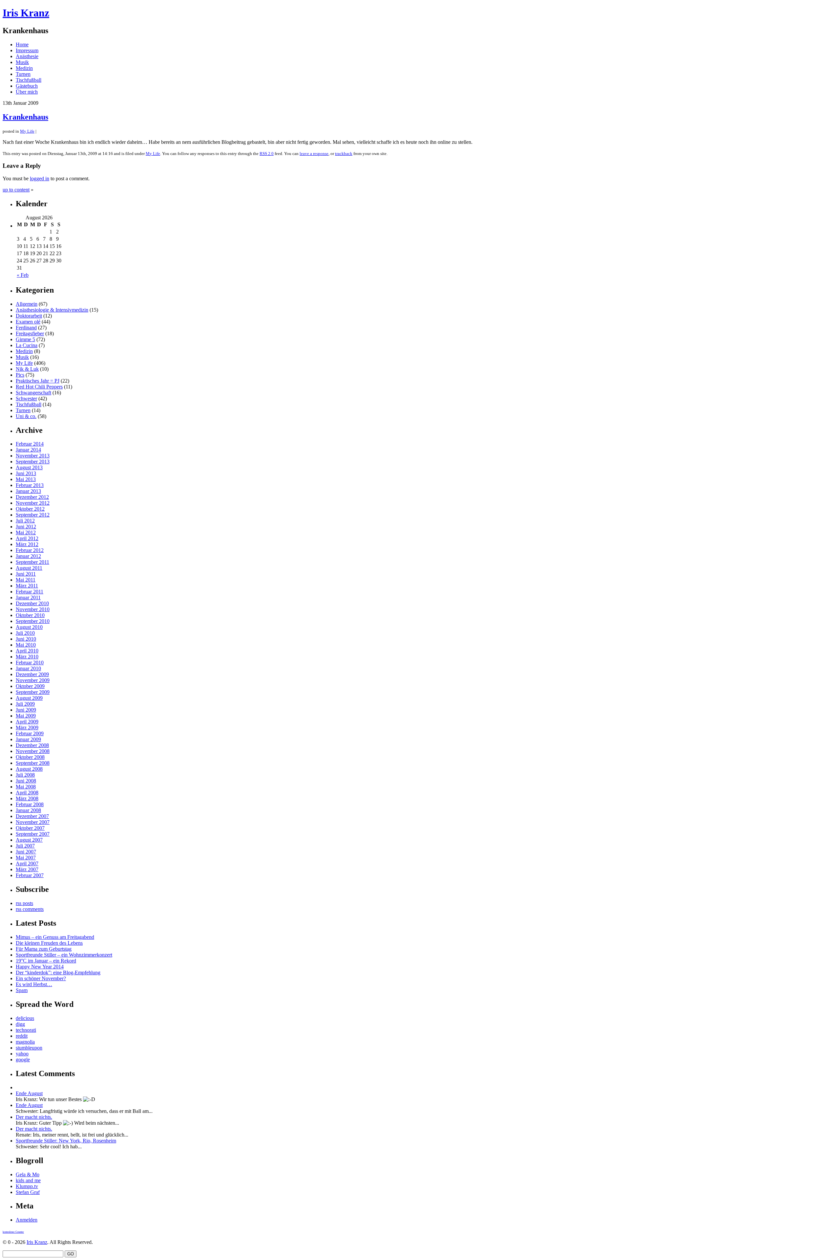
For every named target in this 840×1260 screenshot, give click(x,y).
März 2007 (27, 869)
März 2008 (27, 798)
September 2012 (33, 515)
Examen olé (28, 321)
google (23, 1059)
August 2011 (29, 568)
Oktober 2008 (30, 757)
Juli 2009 (25, 704)
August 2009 (29, 698)
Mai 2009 (26, 715)
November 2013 (33, 455)
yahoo (22, 1053)
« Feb (23, 275)
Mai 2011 (25, 580)
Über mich (27, 92)
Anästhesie (27, 56)
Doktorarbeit (29, 316)
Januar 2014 (28, 450)
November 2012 (33, 503)
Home (22, 44)
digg (20, 1024)
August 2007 (29, 840)
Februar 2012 (30, 550)
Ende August (29, 1093)
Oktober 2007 (30, 828)
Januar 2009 (28, 739)
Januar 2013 (28, 491)
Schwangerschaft (33, 392)
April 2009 (27, 721)
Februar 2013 (30, 485)
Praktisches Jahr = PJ (37, 381)
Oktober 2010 (30, 615)
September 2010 (33, 621)
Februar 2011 (29, 591)
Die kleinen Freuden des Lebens (49, 943)
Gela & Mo (27, 1174)
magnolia (25, 1042)
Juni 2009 (26, 710)
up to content (16, 189)
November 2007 (33, 822)
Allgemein (26, 304)
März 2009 (27, 727)
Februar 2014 (30, 444)
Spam (22, 990)
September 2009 (33, 692)
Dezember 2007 (32, 816)
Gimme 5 (25, 339)
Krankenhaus (25, 117)
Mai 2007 (26, 857)
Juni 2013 (26, 473)
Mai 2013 (26, 479)
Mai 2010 (26, 645)
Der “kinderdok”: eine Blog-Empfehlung (58, 972)
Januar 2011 (28, 597)
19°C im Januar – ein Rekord (46, 960)
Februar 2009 (30, 733)
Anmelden (26, 1220)
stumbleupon (29, 1047)
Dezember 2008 (32, 745)
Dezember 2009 (32, 674)
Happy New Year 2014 (40, 966)
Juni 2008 (26, 781)
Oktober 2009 (30, 686)
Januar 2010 (28, 668)
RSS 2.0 (267, 153)
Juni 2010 (26, 639)
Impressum (27, 50)
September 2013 (33, 461)
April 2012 (27, 538)
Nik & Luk (27, 369)
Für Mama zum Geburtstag (44, 949)
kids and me (28, 1180)
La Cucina (26, 345)
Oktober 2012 (30, 509)
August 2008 (29, 769)
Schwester (26, 398)
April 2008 (27, 792)
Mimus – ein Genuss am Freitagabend (55, 937)
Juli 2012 (25, 520)
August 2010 (29, 627)
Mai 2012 (26, 532)
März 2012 (27, 544)
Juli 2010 (25, 633)
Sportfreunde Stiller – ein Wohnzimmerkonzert (64, 955)
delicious (25, 1018)
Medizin (24, 68)
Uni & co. (26, 416)
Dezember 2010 (32, 603)
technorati (26, 1030)
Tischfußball (28, 80)
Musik (22, 62)
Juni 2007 (26, 851)
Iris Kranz (26, 13)
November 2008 (33, 751)
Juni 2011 (26, 574)
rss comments (30, 909)
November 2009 (33, 680)
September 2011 (32, 562)
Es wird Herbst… (34, 984)
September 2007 (33, 834)
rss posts (24, 903)
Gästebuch (27, 86)
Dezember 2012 (32, 497)
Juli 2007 (25, 846)
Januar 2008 (28, 810)
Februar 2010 (30, 662)
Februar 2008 (30, 804)
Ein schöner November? (41, 978)
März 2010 (27, 656)
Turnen (23, 74)
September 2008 (33, 763)
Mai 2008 (26, 786)
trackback (343, 153)
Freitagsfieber (30, 333)
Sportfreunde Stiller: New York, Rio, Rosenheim (66, 1140)
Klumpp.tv (27, 1186)
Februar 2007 (30, 875)
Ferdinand (26, 327)
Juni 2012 (26, 526)
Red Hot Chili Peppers (39, 386)
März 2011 (27, 585)
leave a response (314, 153)
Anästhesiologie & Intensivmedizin (52, 310)
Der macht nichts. (34, 1117)
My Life (27, 131)
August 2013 (29, 467)
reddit (22, 1036)
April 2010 (27, 650)
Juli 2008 (25, 775)
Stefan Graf (28, 1192)
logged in (39, 178)
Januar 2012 (28, 556)
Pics (20, 375)
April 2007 (27, 863)
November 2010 (33, 609)
